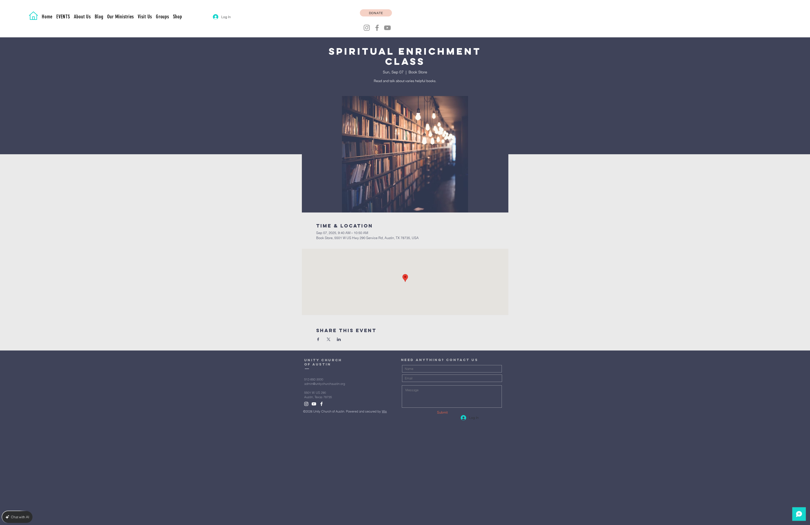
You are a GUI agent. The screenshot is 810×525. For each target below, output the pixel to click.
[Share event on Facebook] (318, 339)
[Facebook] (377, 28)
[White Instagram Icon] (306, 404)
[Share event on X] (329, 339)
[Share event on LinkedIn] (339, 339)
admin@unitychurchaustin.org (324, 384)
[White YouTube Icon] (314, 404)
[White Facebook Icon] (321, 404)
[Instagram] (367, 28)
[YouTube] (387, 28)
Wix (384, 411)
